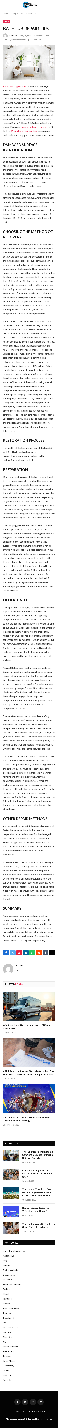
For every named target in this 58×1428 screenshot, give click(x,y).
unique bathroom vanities (34, 127)
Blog (6, 21)
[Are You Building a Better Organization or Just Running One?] (11, 1174)
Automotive (8, 1255)
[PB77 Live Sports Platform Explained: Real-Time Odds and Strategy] (29, 1098)
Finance (6, 1303)
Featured (7, 1298)
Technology (8, 1365)
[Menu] (5, 4)
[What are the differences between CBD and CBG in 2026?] (29, 1006)
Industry (7, 1313)
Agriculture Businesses (14, 1251)
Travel (6, 1370)
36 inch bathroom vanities (23, 131)
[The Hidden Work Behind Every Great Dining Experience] (11, 1228)
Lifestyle (7, 1375)
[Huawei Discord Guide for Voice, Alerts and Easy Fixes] (11, 1211)
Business (7, 1265)
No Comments (19, 40)
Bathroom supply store (14, 86)
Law (5, 1322)
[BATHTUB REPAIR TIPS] (29, 62)
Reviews (7, 1356)
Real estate (8, 1351)
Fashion (6, 1289)
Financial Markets (11, 1308)
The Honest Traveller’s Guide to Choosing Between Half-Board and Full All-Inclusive (37, 1192)
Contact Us (19, 1411)
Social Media (9, 1361)
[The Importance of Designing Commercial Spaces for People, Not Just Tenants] (11, 1155)
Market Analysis (10, 1327)
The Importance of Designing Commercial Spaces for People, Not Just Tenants (38, 1154)
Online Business (10, 1346)
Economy (7, 1279)
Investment (8, 1318)
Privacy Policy (37, 1411)
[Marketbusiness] (29, 5)
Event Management (12, 1284)
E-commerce (9, 1275)
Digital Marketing (11, 1270)
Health (6, 1294)
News (5, 1341)
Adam (15, 36)
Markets (7, 1332)
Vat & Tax (7, 1380)
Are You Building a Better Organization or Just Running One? (37, 1173)
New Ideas (8, 1337)
